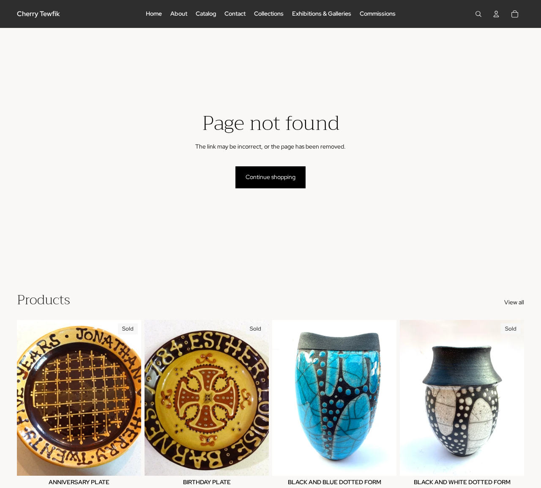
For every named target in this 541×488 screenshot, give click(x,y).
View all (514, 302)
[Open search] (478, 14)
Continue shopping (270, 177)
